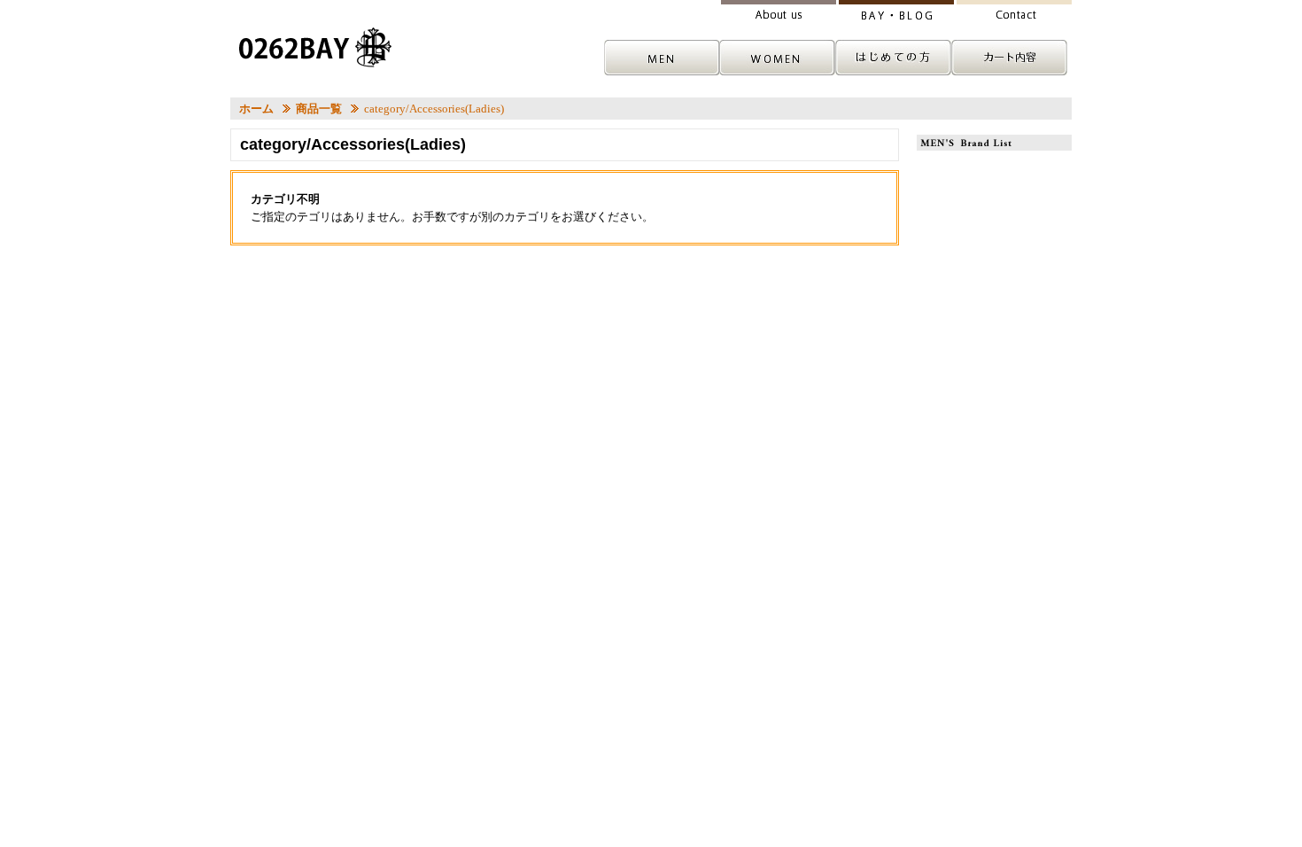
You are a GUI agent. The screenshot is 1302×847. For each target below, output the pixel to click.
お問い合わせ (1012, 11)
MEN (661, 57)
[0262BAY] (315, 47)
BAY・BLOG (895, 11)
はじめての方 (895, 57)
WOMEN (778, 57)
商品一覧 (319, 108)
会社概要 (778, 11)
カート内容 (1012, 57)
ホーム (256, 108)
